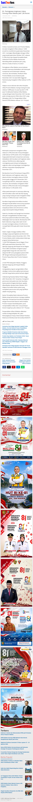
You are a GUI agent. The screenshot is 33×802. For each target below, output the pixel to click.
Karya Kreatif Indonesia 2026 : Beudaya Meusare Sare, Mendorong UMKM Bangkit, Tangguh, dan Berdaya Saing (15, 341)
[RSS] (18, 355)
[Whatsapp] (23, 367)
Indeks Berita (20, 798)
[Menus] (31, 2)
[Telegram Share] (18, 367)
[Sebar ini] (4, 367)
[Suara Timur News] (8, 2)
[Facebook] (14, 355)
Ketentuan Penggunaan (6, 799)
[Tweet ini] (9, 367)
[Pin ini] (13, 367)
